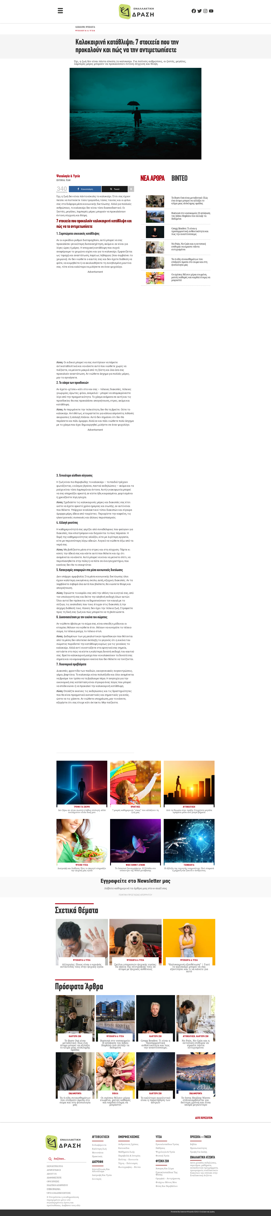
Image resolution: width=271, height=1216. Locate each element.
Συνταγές (96, 1178)
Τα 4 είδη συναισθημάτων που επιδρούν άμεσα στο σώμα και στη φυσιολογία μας (189, 261)
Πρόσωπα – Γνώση (200, 1137)
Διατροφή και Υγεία (102, 1175)
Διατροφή (97, 1162)
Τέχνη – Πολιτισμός (128, 1163)
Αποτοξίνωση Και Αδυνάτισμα (101, 1170)
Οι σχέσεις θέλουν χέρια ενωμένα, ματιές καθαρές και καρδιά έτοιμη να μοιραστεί (190, 277)
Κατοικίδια (123, 1148)
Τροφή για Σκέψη (198, 1151)
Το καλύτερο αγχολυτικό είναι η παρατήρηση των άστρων (155, 1100)
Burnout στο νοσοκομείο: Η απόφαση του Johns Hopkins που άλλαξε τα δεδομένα (190, 215)
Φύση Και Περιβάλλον (167, 1186)
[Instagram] (205, 11)
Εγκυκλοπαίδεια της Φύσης (167, 1173)
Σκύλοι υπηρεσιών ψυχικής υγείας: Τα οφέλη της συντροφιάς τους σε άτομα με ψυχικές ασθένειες (135, 967)
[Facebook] (194, 11)
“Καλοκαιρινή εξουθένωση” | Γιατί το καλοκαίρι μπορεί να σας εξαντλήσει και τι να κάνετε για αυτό (189, 968)
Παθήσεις (160, 1148)
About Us (51, 1173)
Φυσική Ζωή (162, 1161)
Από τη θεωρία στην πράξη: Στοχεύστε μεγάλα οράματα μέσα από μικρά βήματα (189, 811)
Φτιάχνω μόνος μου (166, 1182)
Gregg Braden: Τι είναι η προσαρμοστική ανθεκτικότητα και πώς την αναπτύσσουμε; (189, 231)
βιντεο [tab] (179, 179)
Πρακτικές (97, 1156)
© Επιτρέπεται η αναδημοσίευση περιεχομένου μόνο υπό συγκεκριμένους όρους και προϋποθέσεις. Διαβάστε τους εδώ (63, 1201)
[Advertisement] (95, 317)
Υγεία (159, 1137)
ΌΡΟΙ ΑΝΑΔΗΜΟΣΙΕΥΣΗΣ (59, 1193)
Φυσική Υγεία (162, 1155)
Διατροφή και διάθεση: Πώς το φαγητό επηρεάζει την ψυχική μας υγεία (82, 869)
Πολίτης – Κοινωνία (128, 1159)
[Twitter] (199, 11)
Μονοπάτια (97, 1152)
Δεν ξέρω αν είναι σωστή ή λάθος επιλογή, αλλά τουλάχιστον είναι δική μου (82, 811)
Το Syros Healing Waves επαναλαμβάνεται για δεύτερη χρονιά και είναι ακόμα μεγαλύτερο (196, 1101)
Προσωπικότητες (198, 1148)
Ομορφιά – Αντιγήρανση (168, 1178)
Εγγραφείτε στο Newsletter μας (135, 881)
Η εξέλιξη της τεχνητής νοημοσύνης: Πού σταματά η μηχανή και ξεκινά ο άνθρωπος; (189, 869)
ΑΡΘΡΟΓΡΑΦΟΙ (54, 1170)
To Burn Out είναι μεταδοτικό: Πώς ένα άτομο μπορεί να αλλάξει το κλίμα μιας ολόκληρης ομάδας (189, 200)
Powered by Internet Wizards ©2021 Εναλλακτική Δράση (193, 1212)
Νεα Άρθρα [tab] (152, 179)
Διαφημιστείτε (54, 1177)
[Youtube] (211, 11)
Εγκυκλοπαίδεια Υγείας (167, 1144)
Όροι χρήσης (53, 1181)
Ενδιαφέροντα (75, 1093)
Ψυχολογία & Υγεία (85, 31)
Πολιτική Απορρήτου (57, 1185)
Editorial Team (63, 180)
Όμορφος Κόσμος (128, 1137)
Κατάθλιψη (80, 27)
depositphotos (55, 1166)
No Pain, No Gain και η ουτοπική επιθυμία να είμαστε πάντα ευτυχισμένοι (188, 246)
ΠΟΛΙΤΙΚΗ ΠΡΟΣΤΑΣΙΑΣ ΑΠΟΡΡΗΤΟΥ (135, 895)
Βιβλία (115, 1093)
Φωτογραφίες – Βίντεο (129, 1167)
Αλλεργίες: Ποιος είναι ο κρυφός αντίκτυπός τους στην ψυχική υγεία (81, 965)
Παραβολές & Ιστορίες (129, 1155)
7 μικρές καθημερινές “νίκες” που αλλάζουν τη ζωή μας (135, 811)
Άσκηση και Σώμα (165, 1168)
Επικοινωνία (53, 1189)
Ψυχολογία (90, 27)
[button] (60, 11)
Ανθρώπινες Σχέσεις (128, 1144)
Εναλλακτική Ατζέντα (202, 1157)
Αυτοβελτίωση (189, 1036)
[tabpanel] (176, 238)
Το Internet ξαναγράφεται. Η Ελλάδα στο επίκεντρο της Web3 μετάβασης (135, 869)
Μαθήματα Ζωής (126, 1151)
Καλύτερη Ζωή (75, 1036)
